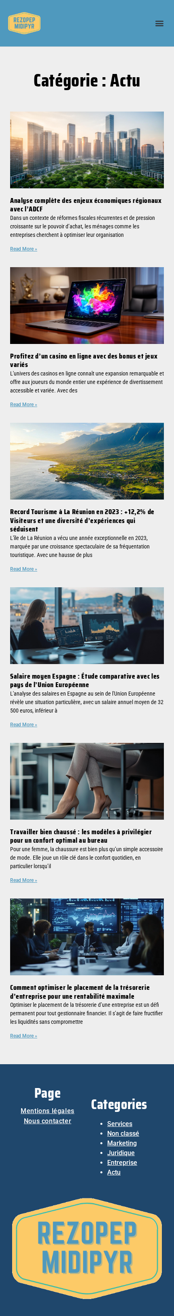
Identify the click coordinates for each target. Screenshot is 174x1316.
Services (119, 1124)
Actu (114, 1172)
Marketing (122, 1143)
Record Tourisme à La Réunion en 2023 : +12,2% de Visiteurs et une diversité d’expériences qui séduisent (82, 520)
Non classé (123, 1133)
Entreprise (122, 1162)
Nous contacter (47, 1121)
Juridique (121, 1153)
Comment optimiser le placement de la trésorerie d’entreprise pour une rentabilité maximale (80, 992)
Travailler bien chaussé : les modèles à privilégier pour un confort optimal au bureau (81, 836)
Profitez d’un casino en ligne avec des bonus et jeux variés (83, 360)
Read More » (23, 249)
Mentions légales (47, 1111)
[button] (159, 23)
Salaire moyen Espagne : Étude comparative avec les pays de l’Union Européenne (85, 681)
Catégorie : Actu (87, 80)
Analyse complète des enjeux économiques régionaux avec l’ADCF (85, 205)
